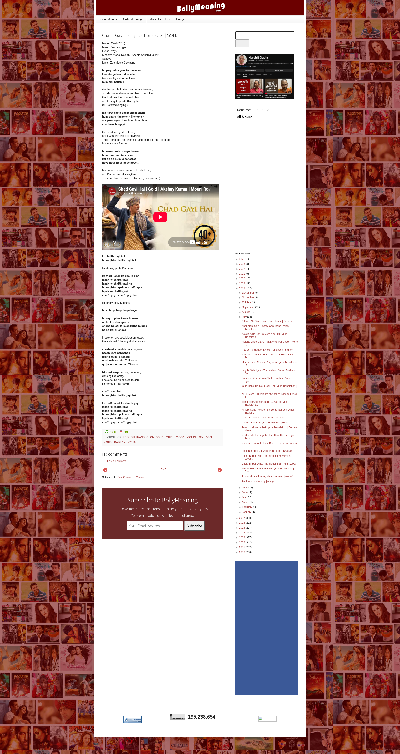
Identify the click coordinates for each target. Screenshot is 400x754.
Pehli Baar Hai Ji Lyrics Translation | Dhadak (267, 450)
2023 (242, 263)
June (245, 487)
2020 (242, 278)
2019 (242, 283)
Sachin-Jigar (195, 437)
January (247, 512)
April (245, 497)
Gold (159, 437)
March (246, 502)
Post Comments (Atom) (131, 477)
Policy (180, 19)
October (247, 302)
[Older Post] (220, 471)
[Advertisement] (191, 70)
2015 (242, 527)
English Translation (138, 437)
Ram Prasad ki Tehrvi (253, 109)
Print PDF (119, 432)
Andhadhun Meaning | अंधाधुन (258, 481)
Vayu (209, 437)
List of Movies (108, 19)
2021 (242, 273)
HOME (162, 469)
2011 (242, 547)
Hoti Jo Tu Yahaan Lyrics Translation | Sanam (267, 349)
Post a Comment (116, 461)
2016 (242, 522)
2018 (242, 288)
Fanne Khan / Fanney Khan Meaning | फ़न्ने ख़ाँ (267, 476)
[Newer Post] (105, 471)
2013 (242, 537)
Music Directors (160, 19)
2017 (242, 518)
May (245, 492)
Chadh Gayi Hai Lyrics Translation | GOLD (265, 422)
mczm (180, 437)
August (246, 312)
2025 (242, 259)
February (247, 507)
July (244, 317)
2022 (242, 268)
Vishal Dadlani (115, 442)
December (248, 292)
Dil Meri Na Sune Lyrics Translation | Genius (267, 321)
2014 (242, 532)
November (248, 297)
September (248, 307)
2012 (242, 542)
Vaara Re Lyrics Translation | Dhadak (263, 417)
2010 (242, 552)
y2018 (132, 442)
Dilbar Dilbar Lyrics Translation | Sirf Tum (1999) (269, 463)
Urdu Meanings (133, 19)
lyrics (170, 437)
